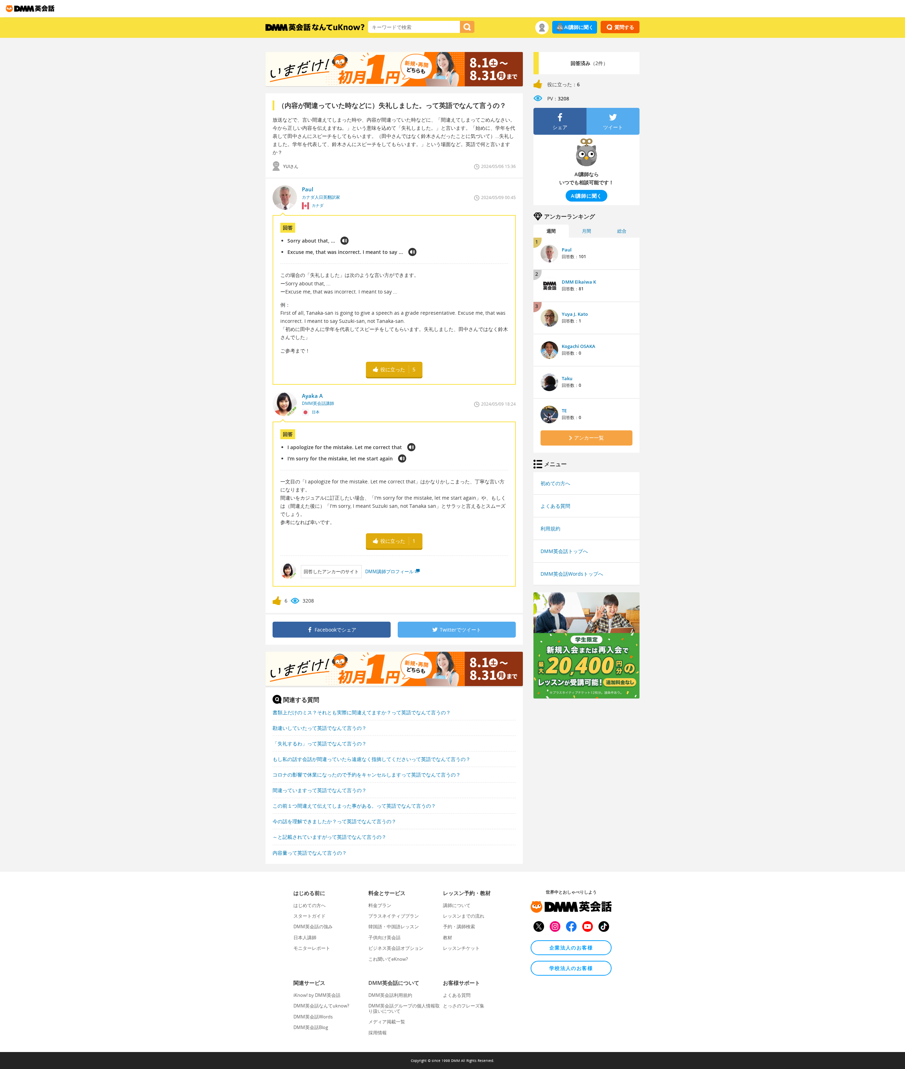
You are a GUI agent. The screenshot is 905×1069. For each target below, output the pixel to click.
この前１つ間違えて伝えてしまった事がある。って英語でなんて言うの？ (354, 805)
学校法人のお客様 (571, 968)
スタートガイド (309, 916)
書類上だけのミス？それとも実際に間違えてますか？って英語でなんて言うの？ (362, 712)
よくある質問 (555, 505)
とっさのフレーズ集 (463, 1006)
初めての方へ (555, 483)
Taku (567, 378)
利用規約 (550, 528)
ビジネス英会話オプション (396, 948)
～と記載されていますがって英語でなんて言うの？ (329, 836)
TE (564, 410)
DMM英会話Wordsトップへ (572, 573)
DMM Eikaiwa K (579, 282)
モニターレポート (311, 948)
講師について (457, 905)
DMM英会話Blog (310, 1027)
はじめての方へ (309, 905)
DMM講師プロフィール (389, 571)
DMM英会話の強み (313, 926)
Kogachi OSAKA (578, 346)
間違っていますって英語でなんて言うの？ (320, 790)
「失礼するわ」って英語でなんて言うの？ (320, 743)
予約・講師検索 (459, 926)
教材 (447, 937)
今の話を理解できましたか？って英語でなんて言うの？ (334, 821)
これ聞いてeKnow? (388, 959)
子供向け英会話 (384, 937)
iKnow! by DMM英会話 (316, 995)
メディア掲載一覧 (386, 1021)
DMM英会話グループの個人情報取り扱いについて (404, 1008)
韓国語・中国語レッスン (393, 926)
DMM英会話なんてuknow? (321, 1006)
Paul (567, 249)
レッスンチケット (461, 948)
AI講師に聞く (579, 27)
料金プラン (379, 905)
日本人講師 (304, 937)
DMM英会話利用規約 (390, 995)
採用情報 (377, 1032)
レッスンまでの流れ (463, 916)
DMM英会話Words (313, 1016)
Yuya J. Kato (575, 314)
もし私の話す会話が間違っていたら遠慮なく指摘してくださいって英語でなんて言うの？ (372, 759)
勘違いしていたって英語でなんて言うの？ (320, 728)
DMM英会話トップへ (564, 551)
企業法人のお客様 (571, 947)
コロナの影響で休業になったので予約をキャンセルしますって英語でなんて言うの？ (367, 774)
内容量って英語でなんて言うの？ (310, 852)
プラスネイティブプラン (393, 916)
